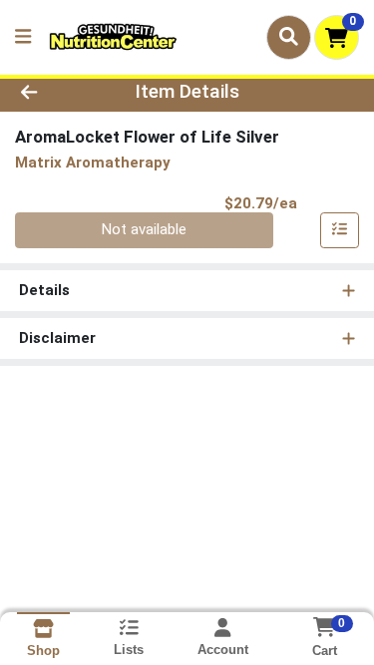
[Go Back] (58, 92)
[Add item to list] (340, 230)
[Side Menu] (23, 37)
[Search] (288, 37)
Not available (144, 229)
